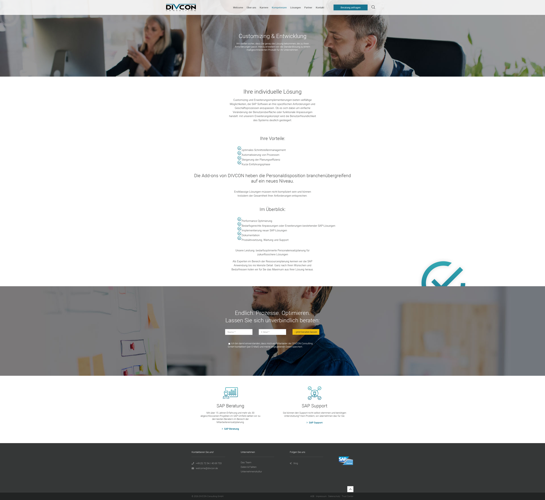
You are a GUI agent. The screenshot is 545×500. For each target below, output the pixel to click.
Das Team (246, 462)
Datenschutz (334, 496)
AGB (312, 496)
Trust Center (347, 496)
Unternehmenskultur (251, 471)
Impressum (321, 496)
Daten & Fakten (248, 467)
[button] (373, 7)
